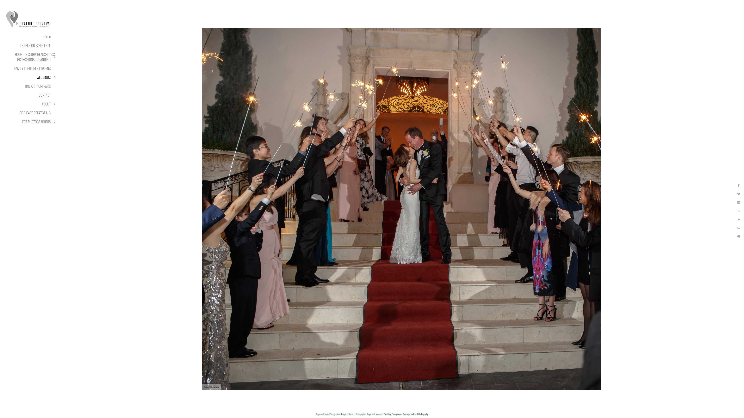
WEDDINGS (44, 77)
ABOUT (46, 103)
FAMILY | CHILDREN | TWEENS (32, 68)
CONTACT (45, 95)
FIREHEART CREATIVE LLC (35, 112)
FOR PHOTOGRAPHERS (36, 121)
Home (47, 36)
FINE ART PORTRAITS (38, 86)
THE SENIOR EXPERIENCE (35, 45)
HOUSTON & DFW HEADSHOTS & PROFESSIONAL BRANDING (35, 57)
